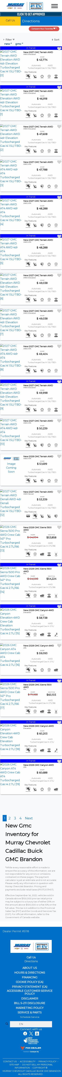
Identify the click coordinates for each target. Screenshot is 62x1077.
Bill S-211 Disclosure (29, 1003)
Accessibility (28, 1061)
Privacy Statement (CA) (29, 986)
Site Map (14, 1064)
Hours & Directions (29, 972)
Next (29, 818)
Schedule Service (29, 1017)
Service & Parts (30, 1012)
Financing (30, 977)
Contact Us (10, 1061)
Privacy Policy (48, 1061)
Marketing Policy (29, 1007)
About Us (29, 967)
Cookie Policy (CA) (29, 982)
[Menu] (54, 7)
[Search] (7, 1024)
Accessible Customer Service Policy (30, 992)
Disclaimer (29, 998)
